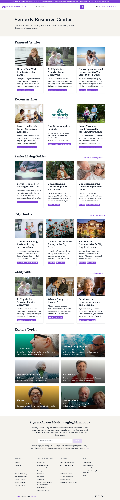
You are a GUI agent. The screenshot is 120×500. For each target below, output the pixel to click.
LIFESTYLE (21, 90)
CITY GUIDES (21, 262)
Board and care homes (43, 468)
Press (16, 471)
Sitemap (33, 496)
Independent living (42, 465)
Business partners (20, 485)
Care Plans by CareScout (67, 462)
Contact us (18, 465)
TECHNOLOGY (62, 90)
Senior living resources (66, 465)
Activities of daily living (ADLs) (68, 482)
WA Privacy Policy (88, 468)
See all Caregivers (96, 273)
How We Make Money (21, 473)
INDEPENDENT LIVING (92, 204)
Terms (84, 475)
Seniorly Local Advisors (66, 476)
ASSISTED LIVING (92, 90)
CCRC (50, 204)
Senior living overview (43, 490)
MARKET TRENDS (65, 144)
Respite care (41, 476)
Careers (17, 468)
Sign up (77, 440)
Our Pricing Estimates (21, 476)
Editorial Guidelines (20, 482)
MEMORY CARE (90, 320)
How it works (63, 471)
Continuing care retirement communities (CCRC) (45, 483)
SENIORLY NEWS (31, 147)
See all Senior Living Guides (93, 158)
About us (17, 462)
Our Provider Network (66, 473)
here (107, 1)
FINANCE (56, 204)
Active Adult (40, 479)
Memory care (41, 471)
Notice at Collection (88, 465)
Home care (40, 473)
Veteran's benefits (65, 479)
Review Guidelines (20, 479)
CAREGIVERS (29, 90)
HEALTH (50, 317)
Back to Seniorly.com (109, 6)
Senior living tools (65, 468)
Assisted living (41, 462)
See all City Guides (96, 215)
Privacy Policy (87, 462)
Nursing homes (41, 487)
